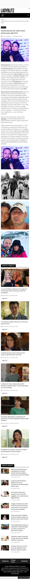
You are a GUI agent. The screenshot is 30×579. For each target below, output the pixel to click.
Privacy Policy (13, 561)
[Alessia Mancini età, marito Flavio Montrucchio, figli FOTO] (15, 157)
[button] (28, 15)
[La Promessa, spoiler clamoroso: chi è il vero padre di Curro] (15, 310)
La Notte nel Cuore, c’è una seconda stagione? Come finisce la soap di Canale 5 (19, 548)
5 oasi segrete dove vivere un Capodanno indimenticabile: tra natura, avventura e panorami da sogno (19, 527)
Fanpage (3, 119)
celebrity (3, 27)
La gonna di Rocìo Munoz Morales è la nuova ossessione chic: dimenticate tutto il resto (19, 483)
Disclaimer (24, 561)
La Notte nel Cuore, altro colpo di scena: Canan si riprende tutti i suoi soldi (13, 354)
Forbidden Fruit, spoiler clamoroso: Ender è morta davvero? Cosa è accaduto (14, 450)
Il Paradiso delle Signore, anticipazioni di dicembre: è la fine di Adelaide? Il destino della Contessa (15, 418)
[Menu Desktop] (2, 15)
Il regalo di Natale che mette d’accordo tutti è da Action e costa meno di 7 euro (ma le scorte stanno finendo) (19, 506)
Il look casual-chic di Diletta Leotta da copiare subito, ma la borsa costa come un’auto (19, 517)
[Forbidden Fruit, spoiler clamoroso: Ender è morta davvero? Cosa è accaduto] (15, 438)
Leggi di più (4, 298)
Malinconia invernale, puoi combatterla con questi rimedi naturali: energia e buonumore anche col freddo (20, 472)
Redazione (5, 561)
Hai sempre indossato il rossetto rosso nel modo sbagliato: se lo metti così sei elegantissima (19, 495)
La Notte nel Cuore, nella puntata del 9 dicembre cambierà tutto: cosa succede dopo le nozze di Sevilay (14, 385)
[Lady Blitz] (7, 10)
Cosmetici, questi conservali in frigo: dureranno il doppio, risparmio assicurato (19, 538)
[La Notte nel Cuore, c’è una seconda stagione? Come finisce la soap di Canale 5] (5, 547)
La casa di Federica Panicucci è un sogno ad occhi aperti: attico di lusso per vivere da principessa (14, 291)
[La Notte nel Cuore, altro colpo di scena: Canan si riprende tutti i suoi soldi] (15, 341)
